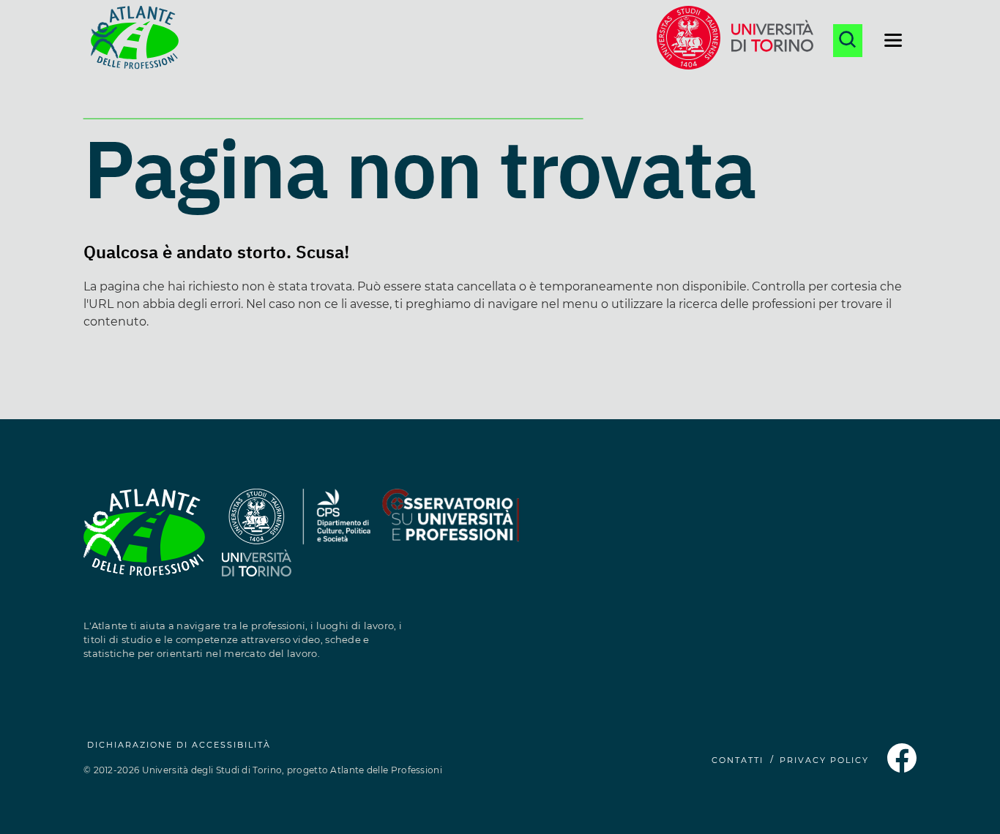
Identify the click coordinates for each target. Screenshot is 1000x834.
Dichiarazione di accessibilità (179, 745)
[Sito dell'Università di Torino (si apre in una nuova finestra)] (735, 40)
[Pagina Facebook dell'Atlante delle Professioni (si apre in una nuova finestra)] (902, 768)
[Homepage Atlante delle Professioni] (135, 40)
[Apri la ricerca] (848, 40)
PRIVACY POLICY (824, 760)
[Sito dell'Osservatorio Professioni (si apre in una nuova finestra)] (450, 541)
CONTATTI (738, 760)
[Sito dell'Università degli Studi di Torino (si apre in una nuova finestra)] (256, 541)
